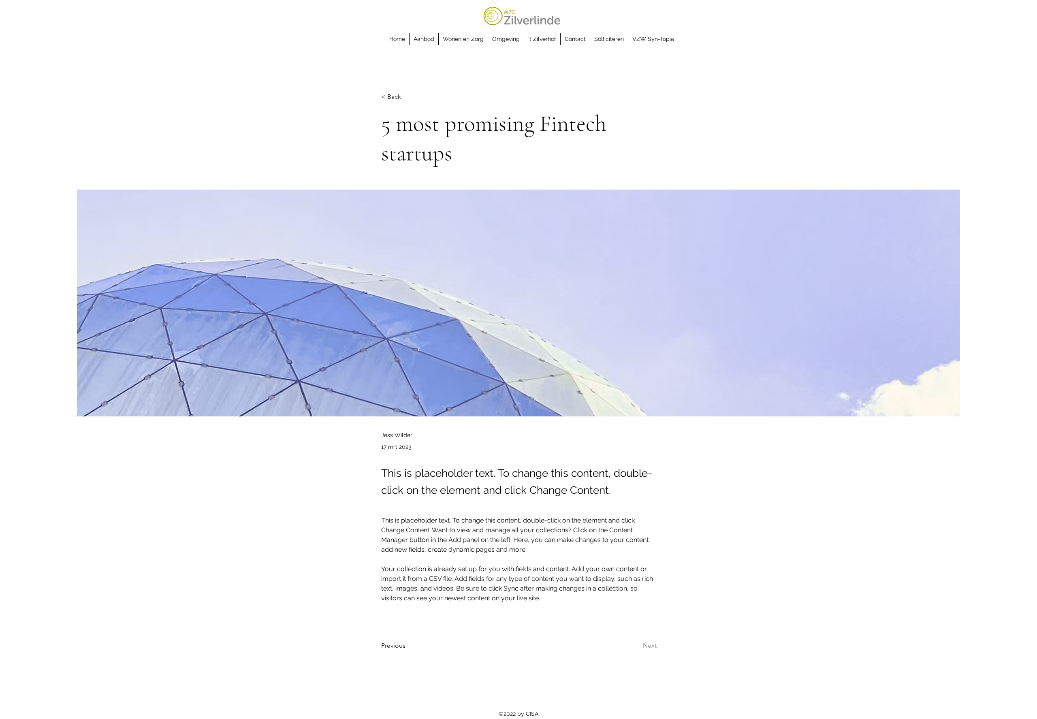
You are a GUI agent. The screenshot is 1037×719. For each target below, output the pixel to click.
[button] (423, 39)
